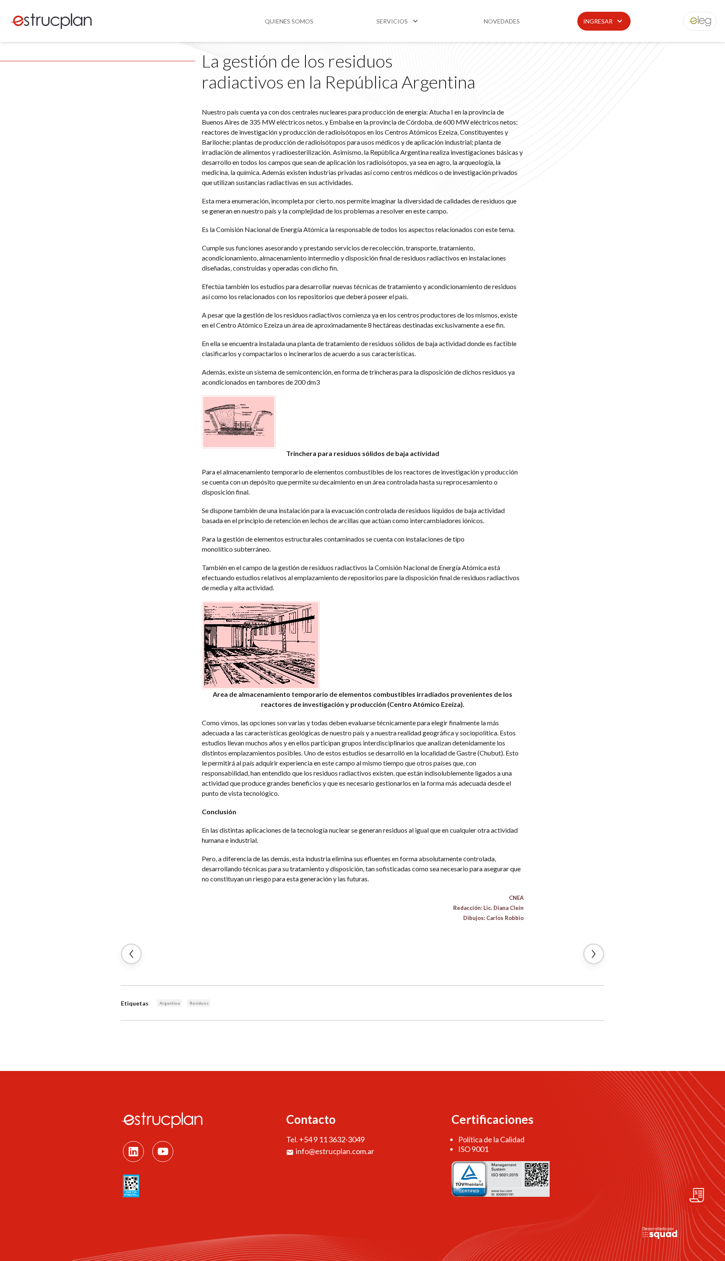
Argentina (169, 1003)
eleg (695, 21)
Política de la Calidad (491, 1139)
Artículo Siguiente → (593, 953)
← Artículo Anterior (131, 953)
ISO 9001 (473, 1149)
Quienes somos (289, 21)
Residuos (199, 1003)
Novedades (502, 21)
